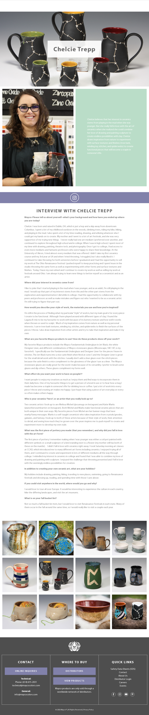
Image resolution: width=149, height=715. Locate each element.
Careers (123, 682)
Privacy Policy (88, 710)
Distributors (74, 671)
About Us (122, 676)
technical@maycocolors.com (26, 685)
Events (123, 686)
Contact (123, 672)
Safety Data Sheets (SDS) (123, 669)
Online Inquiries (26, 671)
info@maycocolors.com (26, 695)
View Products (74, 681)
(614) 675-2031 (29, 682)
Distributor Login (123, 679)
